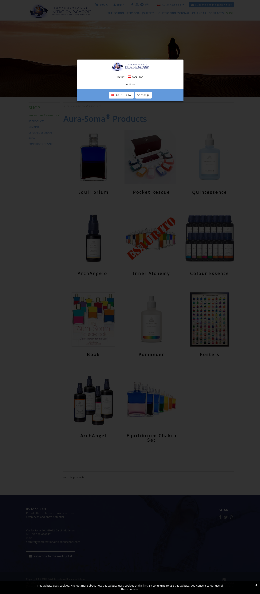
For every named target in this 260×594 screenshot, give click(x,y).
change (145, 95)
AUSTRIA (123, 95)
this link (142, 585)
